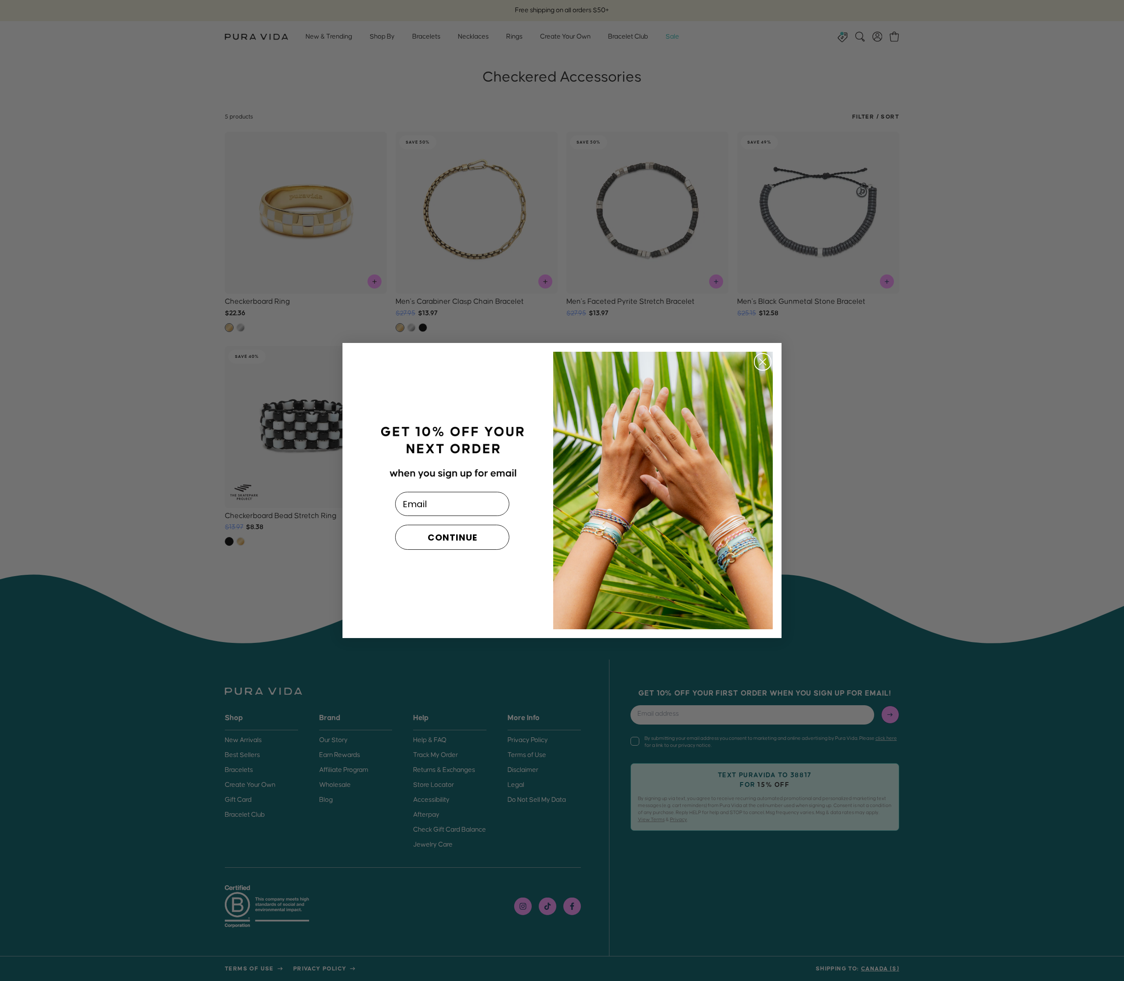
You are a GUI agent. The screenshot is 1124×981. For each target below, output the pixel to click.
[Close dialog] (763, 362)
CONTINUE (452, 537)
